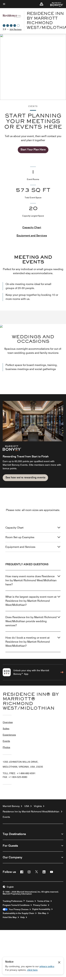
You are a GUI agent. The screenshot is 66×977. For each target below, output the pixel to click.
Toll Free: (19, 773)
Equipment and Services (32, 235)
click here (32, 970)
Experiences (9, 734)
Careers (30, 901)
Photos (6, 747)
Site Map (42, 913)
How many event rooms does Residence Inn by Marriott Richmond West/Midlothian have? (31, 580)
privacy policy (46, 966)
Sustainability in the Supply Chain (18, 913)
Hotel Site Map (10, 917)
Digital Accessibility (41, 909)
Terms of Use (43, 901)
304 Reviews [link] (15, 29)
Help (22, 917)
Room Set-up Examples (19, 537)
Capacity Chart (31, 227)
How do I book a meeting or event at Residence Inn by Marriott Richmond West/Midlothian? (27, 641)
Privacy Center (40, 905)
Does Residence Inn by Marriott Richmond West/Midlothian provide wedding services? (31, 621)
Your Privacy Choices (18, 909)
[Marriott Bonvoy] (54, 4)
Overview (8, 722)
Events (6, 741)
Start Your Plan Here (33, 149)
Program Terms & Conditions (16, 905)
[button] (41, 4)
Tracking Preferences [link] (12, 901)
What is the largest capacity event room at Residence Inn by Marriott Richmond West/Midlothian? (31, 600)
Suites (6, 728)
